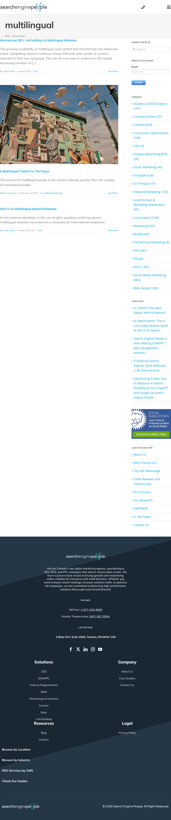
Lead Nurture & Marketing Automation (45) (149, 204)
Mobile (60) (141, 234)
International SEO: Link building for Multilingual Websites (38, 40)
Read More (113, 71)
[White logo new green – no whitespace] (20, 804)
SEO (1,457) (141, 267)
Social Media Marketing (51, 193)
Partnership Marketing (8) (151, 242)
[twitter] (78, 649)
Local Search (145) (146, 218)
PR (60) (138, 259)
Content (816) (143, 125)
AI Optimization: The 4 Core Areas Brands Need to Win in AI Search (151, 325)
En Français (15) (144, 183)
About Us (140, 454)
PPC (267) (140, 251)
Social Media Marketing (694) (150, 277)
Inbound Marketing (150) (151, 192)
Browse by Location (16, 749)
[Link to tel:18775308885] (143, 7)
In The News (142, 517)
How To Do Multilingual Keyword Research (28, 209)
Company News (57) (147, 116)
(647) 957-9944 (100, 616)
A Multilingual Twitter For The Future (24, 171)
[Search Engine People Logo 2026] (23, 4)
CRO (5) (139, 146)
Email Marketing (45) (148, 167)
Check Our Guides (15, 781)
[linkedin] (85, 649)
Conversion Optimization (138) (151, 135)
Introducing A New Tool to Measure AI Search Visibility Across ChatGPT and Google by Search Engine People (151, 388)
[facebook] (71, 649)
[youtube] (100, 649)
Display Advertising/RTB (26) (150, 156)
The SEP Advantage (147, 471)
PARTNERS (141, 508)
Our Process (142, 492)
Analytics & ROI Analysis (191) (150, 106)
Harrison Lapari (10, 193)
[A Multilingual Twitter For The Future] (59, 124)
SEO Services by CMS (17, 770)
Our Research (143, 500)
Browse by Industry (16, 760)
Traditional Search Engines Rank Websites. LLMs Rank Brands (150, 365)
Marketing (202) (144, 226)
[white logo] (85, 554)
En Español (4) (143, 175)
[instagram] (93, 649)
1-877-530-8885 (91, 609)
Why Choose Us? (145, 463)
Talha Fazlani (9, 71)
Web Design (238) (146, 288)
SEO (36, 71)
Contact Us (141, 525)
